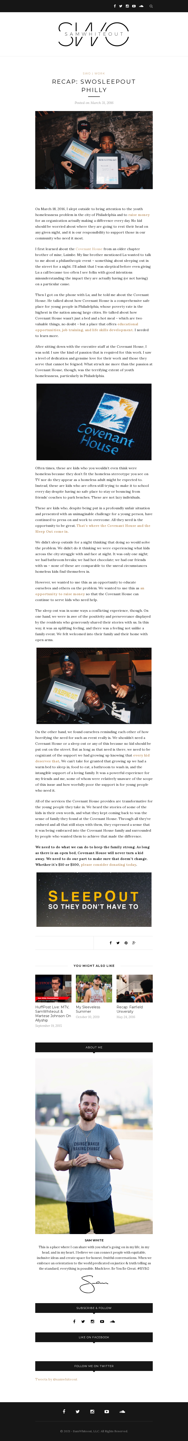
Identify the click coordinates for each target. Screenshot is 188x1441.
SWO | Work (94, 73)
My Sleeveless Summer (88, 1009)
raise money (139, 215)
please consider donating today (108, 864)
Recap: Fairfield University (130, 1009)
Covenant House (89, 249)
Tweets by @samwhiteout (56, 1379)
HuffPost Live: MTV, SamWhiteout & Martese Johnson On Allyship (53, 1013)
